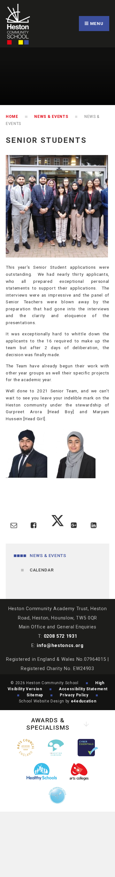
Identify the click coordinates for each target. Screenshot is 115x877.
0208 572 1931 (60, 636)
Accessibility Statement (83, 689)
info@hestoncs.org (60, 645)
